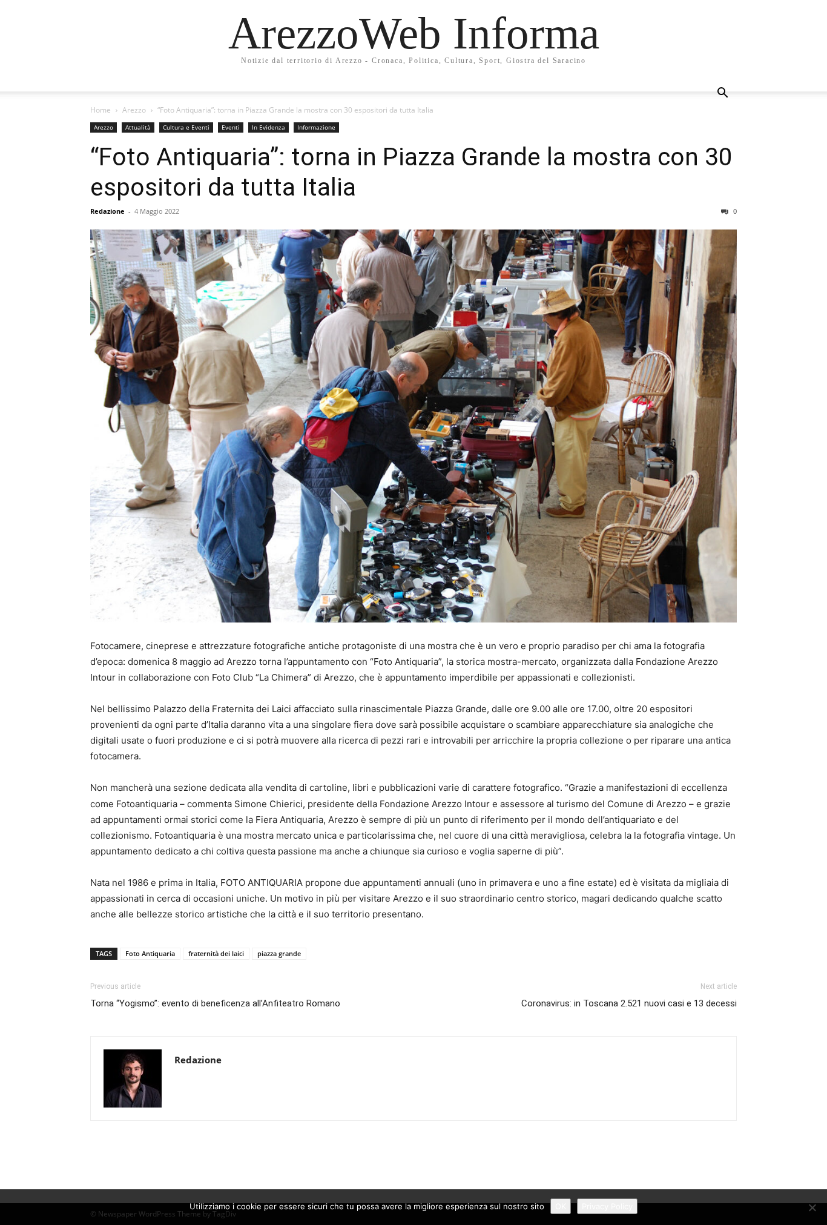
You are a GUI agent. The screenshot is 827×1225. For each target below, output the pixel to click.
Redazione (107, 211)
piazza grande (279, 953)
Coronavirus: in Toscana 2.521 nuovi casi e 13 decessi (629, 1003)
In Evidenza (268, 127)
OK (560, 1206)
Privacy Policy (607, 1206)
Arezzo (134, 110)
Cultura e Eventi (186, 127)
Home (100, 110)
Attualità (138, 127)
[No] (812, 1207)
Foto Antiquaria (150, 953)
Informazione (316, 127)
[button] (722, 94)
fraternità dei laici (216, 953)
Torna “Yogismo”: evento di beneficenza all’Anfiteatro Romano (215, 1003)
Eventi (231, 127)
